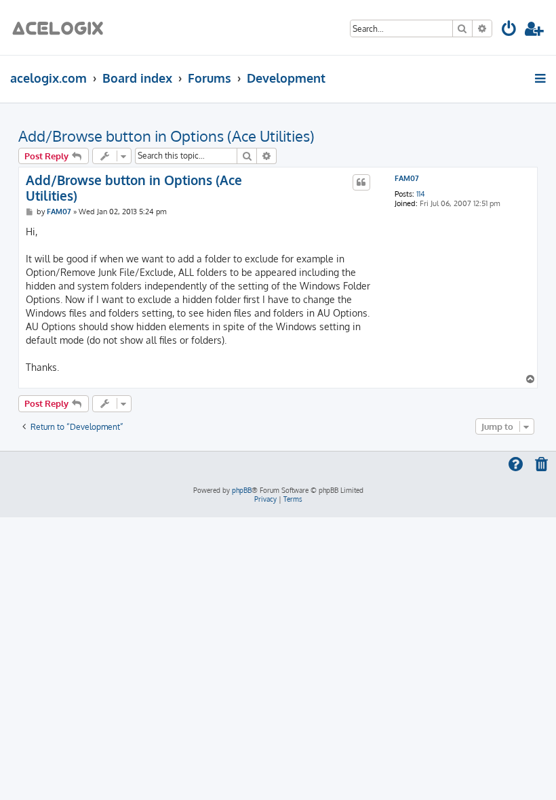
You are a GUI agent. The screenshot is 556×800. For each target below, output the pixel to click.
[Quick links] (541, 78)
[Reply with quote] (361, 182)
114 (420, 194)
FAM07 (407, 178)
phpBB (242, 490)
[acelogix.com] (62, 27)
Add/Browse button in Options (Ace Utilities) (166, 135)
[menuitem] (509, 30)
